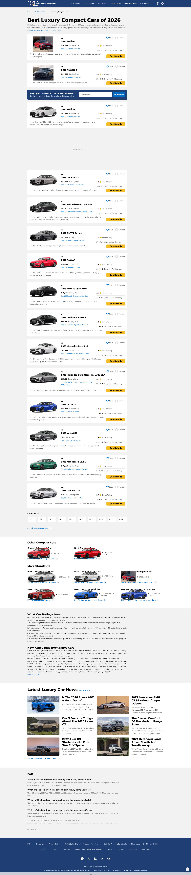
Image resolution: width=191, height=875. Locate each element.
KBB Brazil (133, 849)
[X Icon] (89, 858)
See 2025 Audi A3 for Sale (70, 49)
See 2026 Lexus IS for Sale (70, 412)
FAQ (28, 844)
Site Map (121, 849)
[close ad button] (187, 869)
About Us (43, 849)
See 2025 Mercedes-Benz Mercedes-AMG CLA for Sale (76, 383)
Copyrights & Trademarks (83, 870)
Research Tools (130, 4)
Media (110, 849)
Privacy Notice (54, 844)
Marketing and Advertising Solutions (88, 849)
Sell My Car (102, 4)
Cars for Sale (89, 4)
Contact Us (40, 844)
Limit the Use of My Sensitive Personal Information (122, 844)
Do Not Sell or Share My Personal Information (81, 844)
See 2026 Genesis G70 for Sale (72, 185)
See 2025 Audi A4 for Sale (70, 267)
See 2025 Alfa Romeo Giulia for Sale (74, 469)
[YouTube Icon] (108, 858)
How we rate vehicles (35, 30)
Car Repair (144, 4)
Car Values (76, 4)
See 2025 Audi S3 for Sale (70, 117)
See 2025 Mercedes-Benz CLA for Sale (75, 353)
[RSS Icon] (95, 858)
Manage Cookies (152, 844)
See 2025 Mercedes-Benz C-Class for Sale (76, 212)
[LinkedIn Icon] (102, 858)
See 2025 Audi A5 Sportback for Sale (74, 296)
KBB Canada (146, 849)
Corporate (66, 849)
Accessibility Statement (140, 870)
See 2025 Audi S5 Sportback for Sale (74, 325)
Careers (54, 849)
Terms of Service (116, 870)
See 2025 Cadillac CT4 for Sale (72, 498)
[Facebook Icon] (82, 858)
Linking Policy (127, 870)
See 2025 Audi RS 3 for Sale (71, 77)
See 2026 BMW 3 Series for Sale (73, 240)
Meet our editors (33, 674)
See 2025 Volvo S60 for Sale (71, 440)
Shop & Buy (116, 4)
